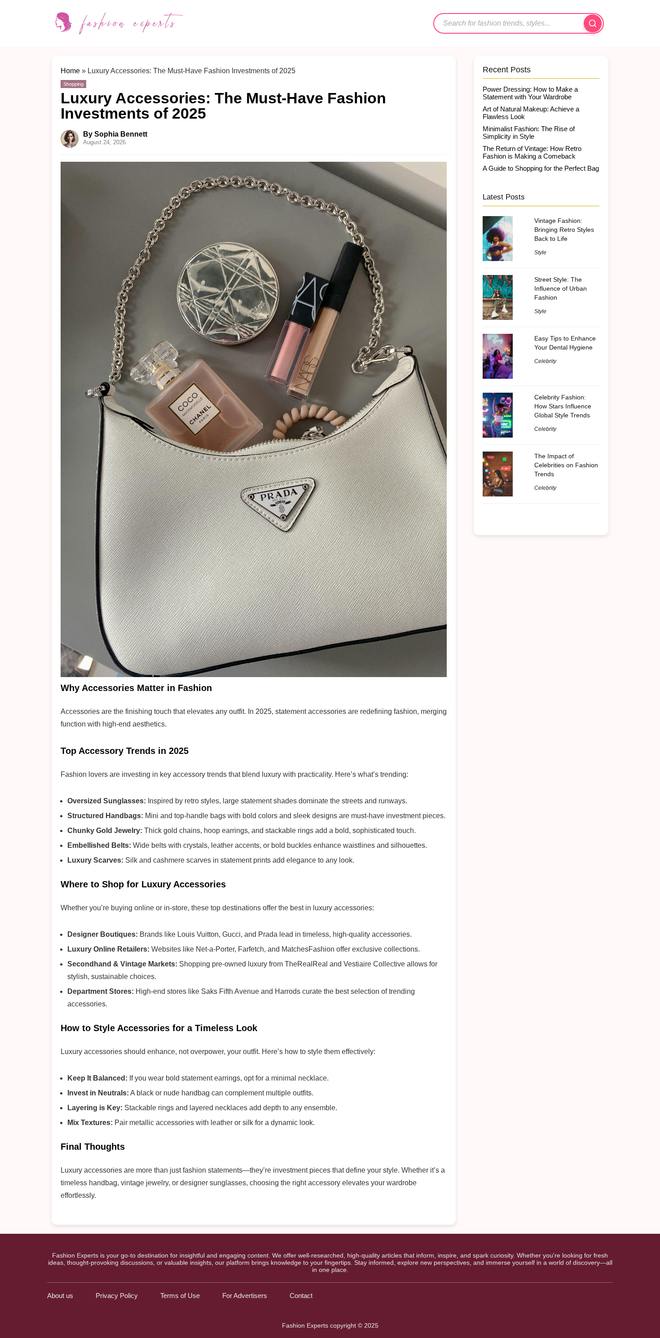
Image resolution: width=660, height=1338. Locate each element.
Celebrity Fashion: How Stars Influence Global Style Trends (562, 406)
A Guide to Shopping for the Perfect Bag (541, 168)
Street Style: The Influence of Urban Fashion (560, 288)
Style (540, 252)
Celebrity (545, 361)
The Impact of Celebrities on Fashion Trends (566, 465)
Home (70, 71)
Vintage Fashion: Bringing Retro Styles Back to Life (564, 229)
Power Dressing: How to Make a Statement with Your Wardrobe (530, 93)
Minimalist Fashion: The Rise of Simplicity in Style (529, 132)
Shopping (73, 84)
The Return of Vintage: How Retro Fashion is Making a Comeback (532, 152)
